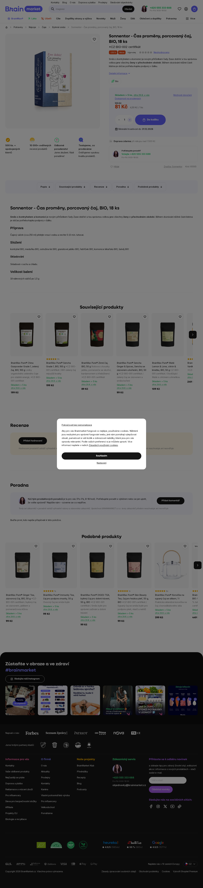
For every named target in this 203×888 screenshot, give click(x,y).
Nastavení (101, 463)
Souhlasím (101, 456)
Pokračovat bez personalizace (77, 425)
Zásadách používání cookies (103, 445)
